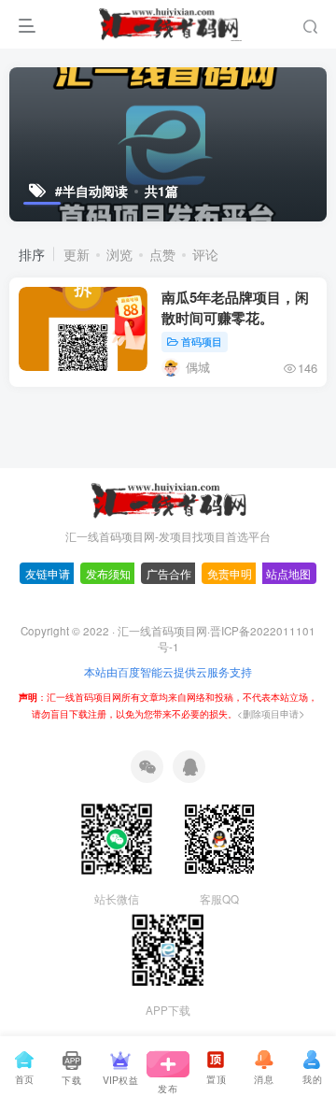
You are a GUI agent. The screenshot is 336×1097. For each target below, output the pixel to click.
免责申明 (229, 626)
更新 (76, 254)
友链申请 (47, 626)
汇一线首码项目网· (164, 682)
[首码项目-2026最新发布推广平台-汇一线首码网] (168, 550)
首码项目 (201, 341)
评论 (205, 254)
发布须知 (108, 626)
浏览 (119, 254)
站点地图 (288, 626)
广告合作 (169, 626)
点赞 (162, 254)
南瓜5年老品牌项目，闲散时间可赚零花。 (235, 307)
